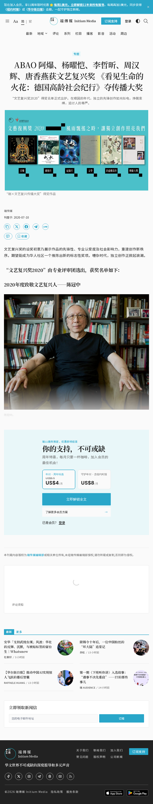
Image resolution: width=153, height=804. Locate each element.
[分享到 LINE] (45, 226)
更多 (19, 632)
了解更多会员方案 (56, 512)
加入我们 (116, 750)
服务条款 (72, 792)
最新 (9, 632)
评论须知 (17, 605)
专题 (77, 54)
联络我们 (99, 750)
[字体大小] (15, 21)
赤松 (82, 652)
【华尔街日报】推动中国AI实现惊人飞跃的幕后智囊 (28, 674)
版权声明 (99, 757)
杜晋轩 (8, 657)
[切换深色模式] (136, 21)
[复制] (7, 226)
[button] (40, 33)
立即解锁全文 (76, 499)
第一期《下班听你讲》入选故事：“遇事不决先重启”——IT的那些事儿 (104, 677)
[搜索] (144, 21)
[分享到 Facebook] (26, 226)
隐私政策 (57, 792)
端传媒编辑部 (35, 555)
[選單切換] (46, 33)
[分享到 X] (17, 226)
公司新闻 (116, 757)
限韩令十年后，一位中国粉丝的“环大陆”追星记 (102, 644)
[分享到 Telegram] (36, 226)
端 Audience (87, 687)
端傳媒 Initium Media (32, 792)
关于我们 (82, 750)
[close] (148, 7)
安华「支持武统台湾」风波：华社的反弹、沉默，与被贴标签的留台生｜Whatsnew (28, 647)
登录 (62, 522)
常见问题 (82, 757)
